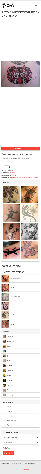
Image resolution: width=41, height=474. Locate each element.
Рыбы (8, 351)
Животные (13, 177)
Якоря (12, 287)
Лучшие (9, 411)
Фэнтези (9, 365)
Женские (10, 385)
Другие (9, 375)
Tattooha (8, 5)
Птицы (9, 346)
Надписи (9, 361)
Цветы (9, 356)
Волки (19, 177)
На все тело (10, 390)
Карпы (12, 324)
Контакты (26, 469)
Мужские (10, 380)
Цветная (12, 172)
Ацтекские (34, 177)
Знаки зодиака (15, 296)
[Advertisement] (20, 40)
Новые (8, 406)
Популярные (10, 416)
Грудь (14, 175)
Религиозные (26, 177)
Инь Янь (13, 315)
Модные (9, 425)
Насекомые (10, 341)
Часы (12, 306)
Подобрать (8, 453)
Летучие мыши (15, 278)
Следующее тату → (20, 148)
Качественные (11, 420)
